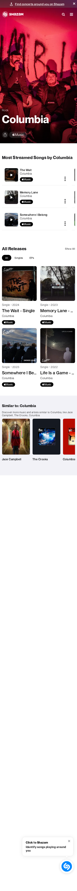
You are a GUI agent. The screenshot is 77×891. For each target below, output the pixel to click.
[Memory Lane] (35, 197)
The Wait (26, 170)
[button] (74, 3)
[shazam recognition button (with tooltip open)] (66, 866)
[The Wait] (35, 175)
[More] (65, 179)
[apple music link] (18, 135)
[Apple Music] (8, 322)
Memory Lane (29, 192)
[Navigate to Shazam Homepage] (12, 14)
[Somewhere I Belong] (35, 219)
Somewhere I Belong (33, 215)
